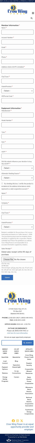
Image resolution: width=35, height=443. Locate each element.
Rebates (5, 373)
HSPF (3, 152)
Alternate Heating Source (10, 174)
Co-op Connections (16, 372)
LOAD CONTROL (14, 1)
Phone (3, 57)
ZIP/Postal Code (6, 96)
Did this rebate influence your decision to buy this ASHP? (16, 163)
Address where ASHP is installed (12, 67)
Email (3, 47)
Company (4, 203)
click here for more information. (17, 333)
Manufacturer (5, 111)
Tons (3, 132)
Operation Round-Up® (16, 366)
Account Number (7, 38)
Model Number (6, 120)
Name (3, 28)
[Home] (17, 9)
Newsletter (16, 357)
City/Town (5, 77)
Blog (16, 361)
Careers (16, 377)
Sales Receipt (6, 249)
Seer (3, 142)
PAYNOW (23, 1)
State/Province (6, 86)
